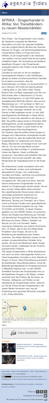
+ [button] (5, 302)
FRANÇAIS (38, 384)
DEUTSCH (5, 387)
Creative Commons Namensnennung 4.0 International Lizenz (29, 379)
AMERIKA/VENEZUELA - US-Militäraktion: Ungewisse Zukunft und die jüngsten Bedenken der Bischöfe (32, 346)
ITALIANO (17, 384)
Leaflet (4, 318)
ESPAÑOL (31, 384)
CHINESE (12, 387)
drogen (44, 33)
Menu (4, 12)
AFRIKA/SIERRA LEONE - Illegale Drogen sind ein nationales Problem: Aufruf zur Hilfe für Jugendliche (32, 358)
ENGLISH (24, 384)
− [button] (5, 305)
